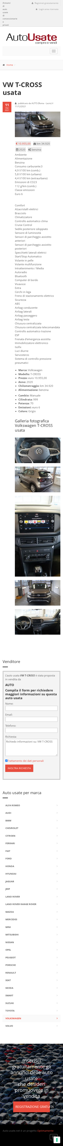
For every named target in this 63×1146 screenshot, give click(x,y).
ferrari (10, 843)
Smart (9, 995)
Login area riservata (48, 9)
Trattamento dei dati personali (26, 760)
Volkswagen (13, 1018)
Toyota (10, 1010)
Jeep (7, 888)
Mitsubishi (12, 934)
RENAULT (10, 972)
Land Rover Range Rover (20, 904)
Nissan (9, 942)
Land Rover (12, 896)
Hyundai (10, 873)
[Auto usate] (31, 37)
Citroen (10, 835)
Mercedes (11, 919)
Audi (8, 812)
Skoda (9, 987)
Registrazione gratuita (32, 1107)
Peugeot (10, 957)
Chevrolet (11, 828)
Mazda (9, 911)
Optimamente (45, 1130)
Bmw (8, 820)
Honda (9, 866)
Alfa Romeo (12, 805)
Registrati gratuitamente (46, 3)
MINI (8, 927)
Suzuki (9, 1003)
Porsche (10, 965)
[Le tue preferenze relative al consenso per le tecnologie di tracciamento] (57, 1140)
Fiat (7, 851)
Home (9, 64)
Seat (8, 980)
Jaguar (9, 881)
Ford (8, 858)
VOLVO (9, 1025)
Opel (8, 949)
